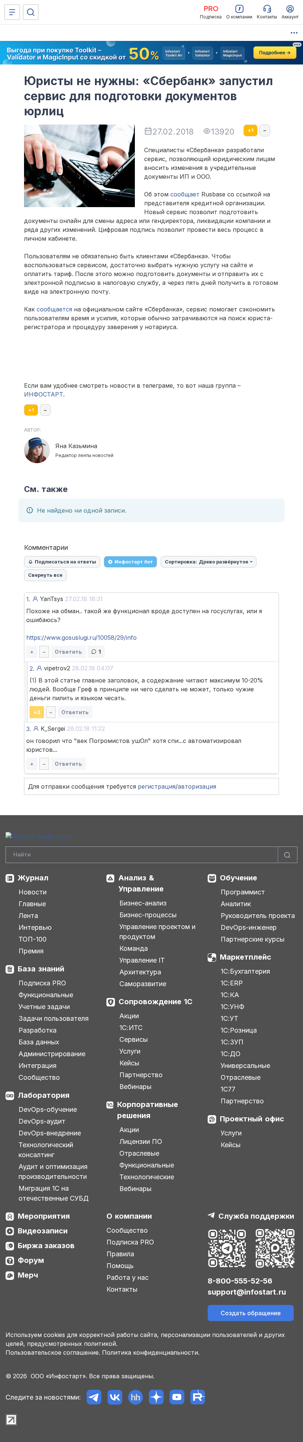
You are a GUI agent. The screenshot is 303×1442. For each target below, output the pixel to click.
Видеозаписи (43, 1230)
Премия (31, 951)
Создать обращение (251, 1313)
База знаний (41, 968)
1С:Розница (239, 1030)
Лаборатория (43, 1095)
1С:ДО (231, 1054)
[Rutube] (197, 1397)
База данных (38, 1042)
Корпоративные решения (147, 1110)
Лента (28, 915)
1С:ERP (232, 983)
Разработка (37, 1030)
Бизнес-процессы (148, 915)
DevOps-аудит (41, 1121)
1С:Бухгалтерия (245, 971)
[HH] (135, 1397)
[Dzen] (156, 1397)
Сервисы (133, 1039)
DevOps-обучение (47, 1109)
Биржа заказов (46, 1245)
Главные (32, 904)
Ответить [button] (68, 652)
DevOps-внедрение (49, 1133)
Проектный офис (252, 1118)
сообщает (185, 194)
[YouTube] (176, 1397)
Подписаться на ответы (65, 562)
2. (32, 668)
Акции (129, 1016)
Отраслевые (139, 1153)
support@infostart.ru (247, 1292)
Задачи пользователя (53, 1018)
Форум (31, 1260)
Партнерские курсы (253, 939)
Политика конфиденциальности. (151, 1352)
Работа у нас (127, 1277)
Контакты (121, 1289)
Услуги (129, 1051)
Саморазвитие (142, 984)
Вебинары (135, 1086)
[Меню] (12, 12)
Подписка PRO (42, 983)
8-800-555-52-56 (240, 1281)
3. (28, 729)
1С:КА (230, 995)
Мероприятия (44, 1216)
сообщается (54, 309)
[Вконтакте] (114, 1397)
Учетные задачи (44, 1006)
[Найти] (287, 854)
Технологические (146, 1177)
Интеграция (37, 1065)
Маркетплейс (245, 957)
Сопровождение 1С (156, 1001)
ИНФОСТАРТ (43, 394)
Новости (32, 892)
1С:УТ (229, 1018)
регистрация (157, 786)
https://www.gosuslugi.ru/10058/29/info (81, 637)
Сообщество (39, 1077)
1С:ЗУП (232, 1042)
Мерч (28, 1275)
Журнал (33, 877)
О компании (129, 1216)
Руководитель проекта (258, 915)
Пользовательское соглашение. (53, 1352)
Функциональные (45, 995)
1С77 (228, 1089)
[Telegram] (94, 1397)
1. (28, 599)
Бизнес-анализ (143, 903)
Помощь (120, 1266)
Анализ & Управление (141, 883)
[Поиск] (30, 12)
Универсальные (245, 1065)
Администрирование (51, 1054)
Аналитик (236, 904)
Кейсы (129, 1063)
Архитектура (140, 972)
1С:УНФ (232, 1006)
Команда (133, 948)
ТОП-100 (32, 939)
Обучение (238, 877)
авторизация (197, 786)
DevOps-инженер (249, 927)
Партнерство (141, 1075)
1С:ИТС (131, 1027)
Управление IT (142, 960)
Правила (120, 1254)
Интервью (35, 927)
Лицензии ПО (140, 1141)
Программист (243, 892)
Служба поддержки (256, 1216)
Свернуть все (45, 575)
